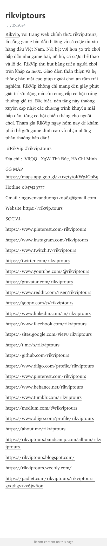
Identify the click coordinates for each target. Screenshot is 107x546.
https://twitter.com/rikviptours (37, 261)
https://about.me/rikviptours (35, 429)
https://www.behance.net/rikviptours (44, 387)
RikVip (12, 34)
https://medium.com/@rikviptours (41, 408)
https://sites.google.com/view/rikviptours (48, 334)
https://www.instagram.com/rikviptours (46, 240)
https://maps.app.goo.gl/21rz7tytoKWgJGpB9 (51, 177)
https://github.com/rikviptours (37, 355)
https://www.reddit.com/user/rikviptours (48, 292)
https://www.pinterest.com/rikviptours (45, 229)
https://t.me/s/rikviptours (32, 345)
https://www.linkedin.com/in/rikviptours (48, 313)
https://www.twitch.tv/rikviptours (40, 250)
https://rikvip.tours (43, 208)
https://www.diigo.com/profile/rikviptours (49, 366)
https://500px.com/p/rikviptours (39, 303)
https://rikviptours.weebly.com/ (38, 468)
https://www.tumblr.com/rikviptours (43, 397)
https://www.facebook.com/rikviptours (45, 324)
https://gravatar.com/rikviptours (39, 282)
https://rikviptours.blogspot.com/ (40, 457)
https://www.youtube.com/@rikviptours (47, 271)
